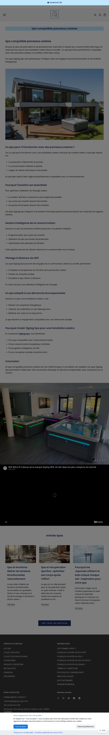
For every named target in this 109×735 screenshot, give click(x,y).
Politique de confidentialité (23, 732)
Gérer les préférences (86, 727)
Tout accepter (20, 727)
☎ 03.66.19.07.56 (54, 2)
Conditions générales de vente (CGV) (48, 732)
